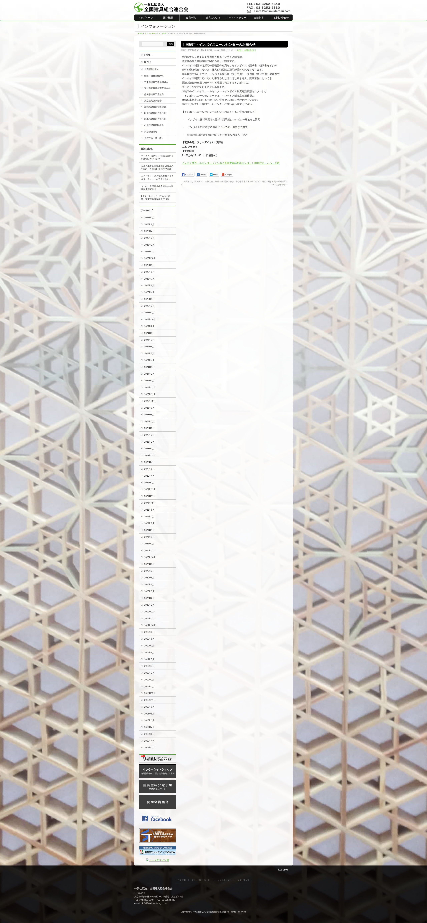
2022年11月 (150, 455)
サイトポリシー (225, 880)
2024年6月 (149, 346)
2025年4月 (149, 292)
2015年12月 (150, 747)
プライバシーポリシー (202, 880)
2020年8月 (149, 564)
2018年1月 (149, 720)
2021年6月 (149, 523)
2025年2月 (149, 306)
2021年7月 (149, 516)
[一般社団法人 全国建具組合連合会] (161, 8)
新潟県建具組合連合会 (155, 107)
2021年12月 (150, 489)
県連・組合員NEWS (154, 76)
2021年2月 (149, 537)
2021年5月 (149, 530)
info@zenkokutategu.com (154, 903)
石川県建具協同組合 (154, 125)
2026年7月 (149, 217)
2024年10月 (150, 319)
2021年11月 (150, 496)
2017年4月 (149, 727)
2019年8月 (149, 639)
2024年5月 (149, 353)
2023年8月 (149, 414)
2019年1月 (149, 686)
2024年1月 (149, 380)
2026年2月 (149, 245)
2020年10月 (150, 557)
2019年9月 (149, 632)
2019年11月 (150, 618)
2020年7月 (149, 571)
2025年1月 (149, 312)
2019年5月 (149, 659)
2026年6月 (149, 224)
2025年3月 (149, 299)
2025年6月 (149, 285)
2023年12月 (150, 387)
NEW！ (240, 50)
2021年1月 (149, 543)
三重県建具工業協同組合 (156, 82)
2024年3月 (149, 367)
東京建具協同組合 (153, 100)
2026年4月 (149, 231)
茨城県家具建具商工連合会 (157, 88)
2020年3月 (149, 591)
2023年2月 (149, 442)
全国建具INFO (250, 50)
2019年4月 (149, 666)
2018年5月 (149, 713)
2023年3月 (149, 435)
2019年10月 (150, 625)
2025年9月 (149, 265)
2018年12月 (150, 693)
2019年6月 (149, 652)
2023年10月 (150, 401)
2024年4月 (149, 360)
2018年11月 (150, 700)
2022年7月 (149, 462)
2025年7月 (149, 279)
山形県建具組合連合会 (155, 113)
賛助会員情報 (150, 131)
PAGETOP (283, 870)
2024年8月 (149, 333)
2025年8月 (149, 272)
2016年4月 (149, 741)
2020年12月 (150, 550)
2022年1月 (149, 482)
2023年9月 (149, 408)
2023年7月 (149, 421)
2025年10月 (150, 258)
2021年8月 (149, 510)
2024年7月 (149, 340)
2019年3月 (149, 673)
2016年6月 (149, 734)
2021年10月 (150, 503)
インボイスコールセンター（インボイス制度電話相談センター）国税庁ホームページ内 (230, 163)
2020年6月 (149, 577)
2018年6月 (149, 707)
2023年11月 (150, 394)
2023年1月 (149, 448)
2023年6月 (149, 428)
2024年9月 (149, 326)
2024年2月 (149, 374)
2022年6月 (149, 469)
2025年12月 (150, 251)
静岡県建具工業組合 (154, 94)
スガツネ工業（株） (154, 138)
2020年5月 (149, 584)
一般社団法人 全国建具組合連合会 (209, 911)
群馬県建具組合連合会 (155, 119)
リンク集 (182, 880)
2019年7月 (149, 645)
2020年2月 (149, 598)
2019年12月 (150, 611)
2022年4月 (149, 476)
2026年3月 (149, 238)
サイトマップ (243, 880)
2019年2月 (149, 679)
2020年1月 (149, 605)
